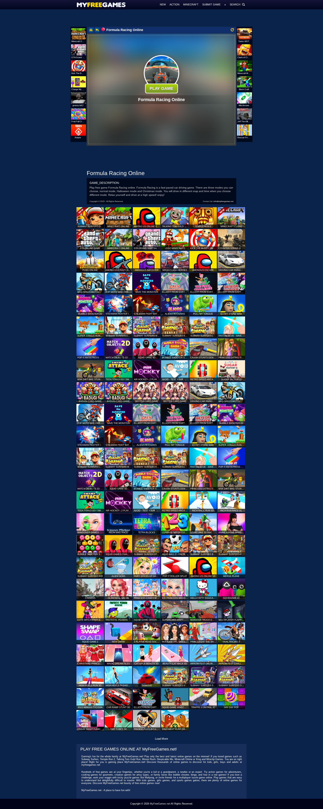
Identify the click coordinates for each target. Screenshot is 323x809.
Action (174, 4)
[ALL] (225, 4)
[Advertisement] (161, 17)
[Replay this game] (232, 29)
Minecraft (191, 4)
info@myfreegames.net (223, 201)
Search (237, 4)
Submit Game (211, 4)
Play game (162, 88)
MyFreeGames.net (160, 803)
